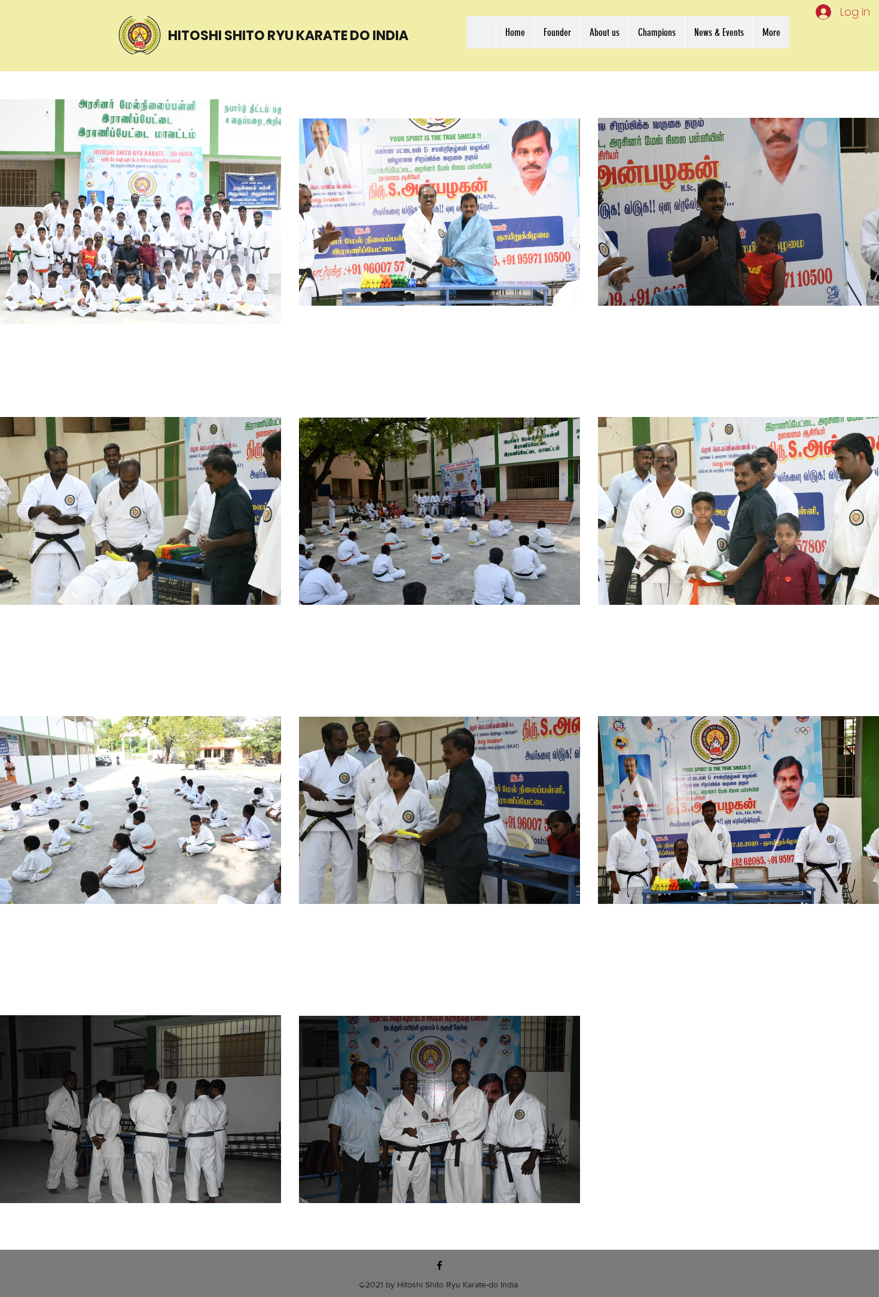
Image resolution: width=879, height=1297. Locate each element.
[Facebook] (439, 1265)
